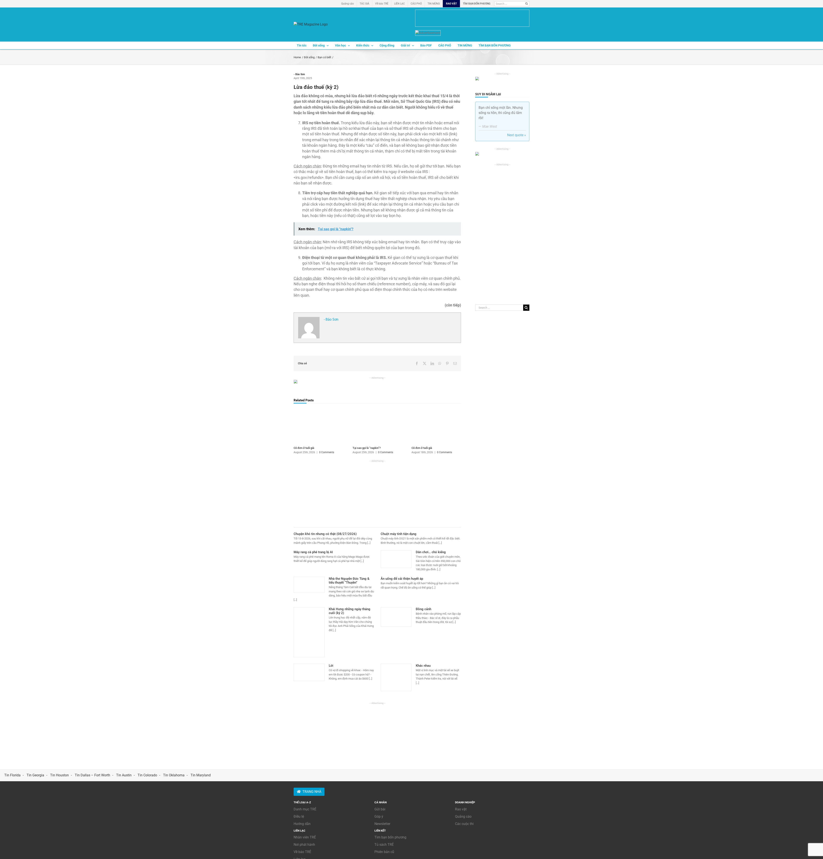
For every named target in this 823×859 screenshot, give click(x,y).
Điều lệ (299, 816)
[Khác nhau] (396, 677)
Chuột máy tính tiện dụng (398, 534)
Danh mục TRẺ (305, 809)
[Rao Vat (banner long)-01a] (472, 18)
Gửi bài (379, 809)
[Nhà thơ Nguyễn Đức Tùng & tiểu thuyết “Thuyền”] (309, 585)
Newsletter (382, 824)
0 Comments (326, 452)
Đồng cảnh (423, 609)
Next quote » (516, 135)
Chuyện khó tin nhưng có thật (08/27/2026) (325, 534)
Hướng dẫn (302, 824)
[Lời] (309, 672)
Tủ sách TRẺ (384, 845)
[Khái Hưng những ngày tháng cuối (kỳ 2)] (309, 632)
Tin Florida (12, 775)
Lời (331, 666)
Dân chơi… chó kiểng (431, 552)
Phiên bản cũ (384, 852)
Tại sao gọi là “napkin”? (367, 448)
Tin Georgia (35, 775)
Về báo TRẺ (302, 852)
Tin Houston (59, 775)
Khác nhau (423, 666)
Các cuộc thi (464, 824)
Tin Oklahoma (174, 775)
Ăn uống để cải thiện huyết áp (402, 579)
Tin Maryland (201, 775)
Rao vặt (461, 809)
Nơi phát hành (304, 845)
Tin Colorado (147, 775)
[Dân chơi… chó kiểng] (396, 559)
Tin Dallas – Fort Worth (92, 775)
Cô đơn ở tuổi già (304, 448)
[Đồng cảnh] (396, 617)
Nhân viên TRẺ (305, 837)
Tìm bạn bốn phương (390, 837)
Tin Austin (124, 775)
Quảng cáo (463, 816)
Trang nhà (311, 792)
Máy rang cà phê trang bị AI (313, 552)
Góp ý (378, 816)
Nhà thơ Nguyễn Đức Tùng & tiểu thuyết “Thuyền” (349, 580)
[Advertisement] (377, 493)
